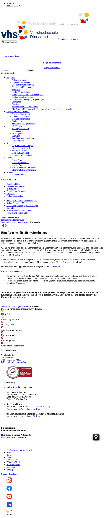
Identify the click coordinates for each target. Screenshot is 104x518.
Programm (5, 220)
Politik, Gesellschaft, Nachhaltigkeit (27, 94)
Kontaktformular (19, 175)
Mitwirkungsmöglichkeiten (23, 124)
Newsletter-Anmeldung (22, 155)
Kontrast (10, 3)
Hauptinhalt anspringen (68, 39)
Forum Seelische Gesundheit (24, 167)
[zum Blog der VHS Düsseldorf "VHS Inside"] (9, 514)
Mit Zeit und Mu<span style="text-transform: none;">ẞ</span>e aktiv (42, 109)
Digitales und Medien (21, 82)
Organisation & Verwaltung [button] (18, 111)
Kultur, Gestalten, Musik (22, 97)
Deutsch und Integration (22, 87)
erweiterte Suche (8, 73)
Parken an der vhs (19, 150)
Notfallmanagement (20, 116)
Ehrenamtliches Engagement (24, 170)
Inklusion (16, 136)
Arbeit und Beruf (19, 80)
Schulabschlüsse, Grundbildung (25, 106)
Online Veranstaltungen (22, 92)
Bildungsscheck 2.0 (20, 128)
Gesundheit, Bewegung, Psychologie (28, 99)
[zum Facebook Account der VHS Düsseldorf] (9, 490)
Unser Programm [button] (8, 179)
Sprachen (16, 89)
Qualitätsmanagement (21, 119)
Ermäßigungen (18, 133)
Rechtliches (17, 121)
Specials (15, 104)
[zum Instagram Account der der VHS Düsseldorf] (9, 482)
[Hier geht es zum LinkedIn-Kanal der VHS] (9, 506)
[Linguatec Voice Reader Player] (10, 226)
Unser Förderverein (20, 162)
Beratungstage (18, 141)
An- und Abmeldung (21, 114)
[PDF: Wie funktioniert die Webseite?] (3, 47)
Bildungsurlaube (23, 85)
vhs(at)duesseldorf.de (17, 362)
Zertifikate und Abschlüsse (23, 138)
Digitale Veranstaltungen (22, 145)
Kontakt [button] (9, 172)
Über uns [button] (10, 158)
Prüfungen (16, 102)
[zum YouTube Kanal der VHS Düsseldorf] (9, 498)
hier (57, 267)
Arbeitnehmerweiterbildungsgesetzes (16, 243)
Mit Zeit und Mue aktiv (17, 213)
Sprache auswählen (11, 56)
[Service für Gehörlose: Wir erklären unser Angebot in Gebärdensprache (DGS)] (3, 53)
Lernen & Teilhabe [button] (14, 126)
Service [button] (9, 143)
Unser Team (17, 160)
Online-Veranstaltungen (11, 222)
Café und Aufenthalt (20, 153)
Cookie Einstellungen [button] (10, 474)
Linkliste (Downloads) (21, 148)
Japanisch (26, 222)
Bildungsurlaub (18, 131)
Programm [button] (10, 77)
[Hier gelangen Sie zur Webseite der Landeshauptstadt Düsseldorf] (20, 445)
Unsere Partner (18, 165)
